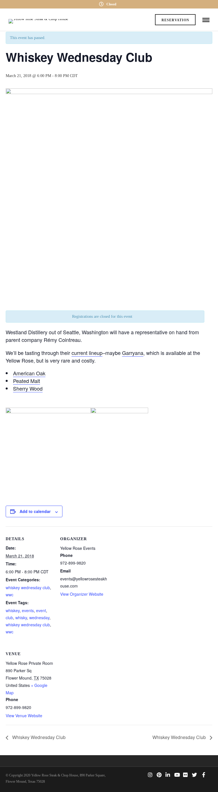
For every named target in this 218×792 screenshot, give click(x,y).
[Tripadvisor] (141, 774)
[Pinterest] (159, 774)
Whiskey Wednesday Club (38, 737)
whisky (21, 617)
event (41, 610)
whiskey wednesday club (28, 587)
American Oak (29, 373)
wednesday (39, 617)
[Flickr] (185, 774)
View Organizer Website (81, 594)
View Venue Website (24, 715)
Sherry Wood (28, 388)
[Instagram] (150, 774)
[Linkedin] (167, 774)
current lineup (87, 352)
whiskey (13, 610)
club (9, 617)
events (28, 610)
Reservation (175, 20)
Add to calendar (35, 511)
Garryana (132, 352)
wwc (9, 594)
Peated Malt (26, 380)
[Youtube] (176, 774)
